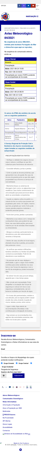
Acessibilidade (7, 427)
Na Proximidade (8, 418)
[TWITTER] (28, 6)
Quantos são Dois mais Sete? (11, 372)
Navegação (31, 16)
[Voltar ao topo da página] (20, 450)
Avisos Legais (7, 424)
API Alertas (6, 421)
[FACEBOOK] (19, 6)
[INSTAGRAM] (24, 6)
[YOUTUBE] (33, 6)
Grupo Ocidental (7, 367)
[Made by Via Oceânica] (20, 443)
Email (3, 349)
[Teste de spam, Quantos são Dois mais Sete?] (9, 375)
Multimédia (6, 411)
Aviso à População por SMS (12, 408)
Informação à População (11, 405)
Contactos (6, 431)
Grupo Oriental (9, 363)
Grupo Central (23, 363)
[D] (29, 434)
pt (37, 9)
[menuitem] (19, 6)
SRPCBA (3, 5)
